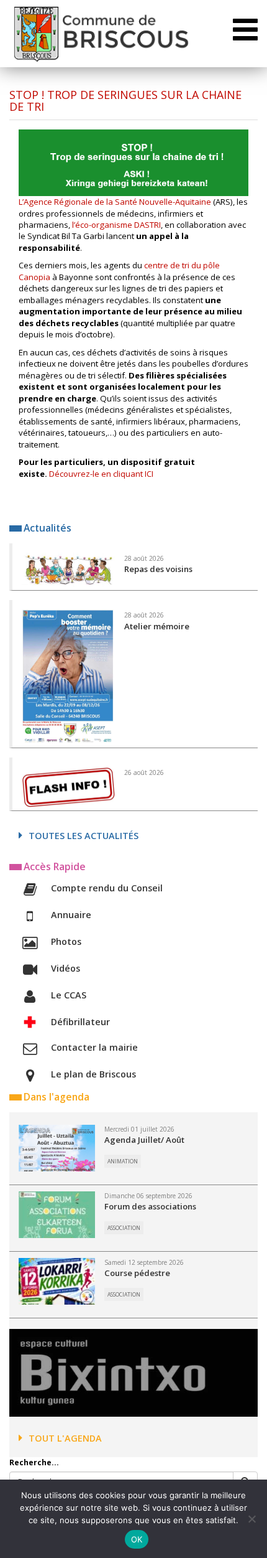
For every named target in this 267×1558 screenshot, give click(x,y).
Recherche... (34, 1462)
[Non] (251, 1519)
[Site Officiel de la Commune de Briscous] (100, 33)
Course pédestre (137, 1273)
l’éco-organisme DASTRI (115, 224)
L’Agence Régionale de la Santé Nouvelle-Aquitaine (115, 201)
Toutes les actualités (83, 836)
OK (137, 1539)
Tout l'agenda (65, 1438)
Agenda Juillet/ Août (144, 1139)
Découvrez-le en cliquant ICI (101, 473)
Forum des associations (150, 1206)
